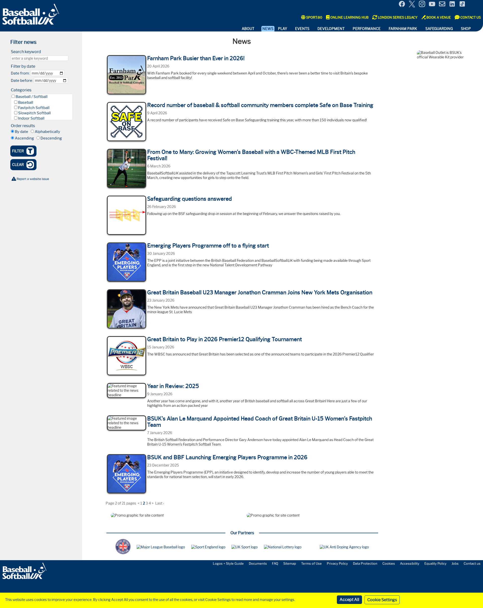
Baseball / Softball (32, 96)
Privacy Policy (337, 563)
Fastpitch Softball (34, 107)
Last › (159, 503)
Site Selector (475, 4)
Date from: (20, 73)
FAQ (275, 563)
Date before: (22, 80)
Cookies (388, 563)
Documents (258, 563)
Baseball (25, 102)
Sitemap (289, 563)
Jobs (455, 563)
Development (331, 28)
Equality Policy (435, 563)
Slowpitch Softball (34, 113)
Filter (18, 151)
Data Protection (365, 563)
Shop (466, 28)
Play (282, 28)
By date (21, 131)
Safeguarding (439, 28)
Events (302, 28)
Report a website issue (33, 179)
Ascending (24, 138)
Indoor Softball (31, 118)
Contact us (472, 563)
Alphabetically (47, 131)
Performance (367, 28)
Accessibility (409, 563)
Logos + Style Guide (228, 563)
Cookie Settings (382, 599)
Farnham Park (403, 28)
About (248, 28)
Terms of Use (311, 563)
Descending (51, 138)
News (267, 28)
